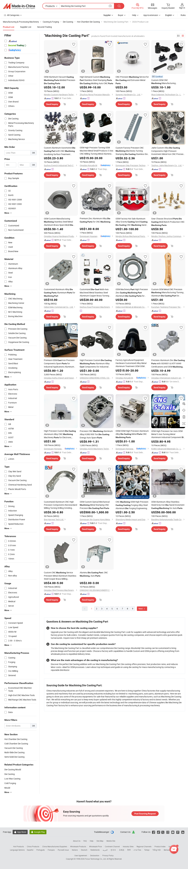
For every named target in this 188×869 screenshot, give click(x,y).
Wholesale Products (78, 846)
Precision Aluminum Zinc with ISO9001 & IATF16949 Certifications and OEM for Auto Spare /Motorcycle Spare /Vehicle (168, 363)
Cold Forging (10, 783)
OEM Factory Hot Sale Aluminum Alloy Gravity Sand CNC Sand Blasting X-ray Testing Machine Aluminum (131, 222)
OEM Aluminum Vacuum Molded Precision (59, 80)
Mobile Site (110, 841)
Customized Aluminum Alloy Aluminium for (59, 292)
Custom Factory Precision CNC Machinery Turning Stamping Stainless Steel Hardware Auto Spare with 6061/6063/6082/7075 (132, 151)
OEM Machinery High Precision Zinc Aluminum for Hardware (132, 292)
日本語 (121, 850)
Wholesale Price (95, 846)
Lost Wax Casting (12, 778)
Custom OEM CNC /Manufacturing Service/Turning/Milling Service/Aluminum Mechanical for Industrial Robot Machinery (167, 82)
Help (134, 15)
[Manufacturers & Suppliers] (19, 6)
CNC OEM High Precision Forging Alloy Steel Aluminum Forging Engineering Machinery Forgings (132, 505)
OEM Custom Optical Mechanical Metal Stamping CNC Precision (95, 504)
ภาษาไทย (137, 850)
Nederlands (95, 850)
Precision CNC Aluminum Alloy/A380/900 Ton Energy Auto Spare (96, 434)
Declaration (94, 855)
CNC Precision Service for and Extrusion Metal (132, 80)
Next (141, 608)
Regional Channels (144, 846)
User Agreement (80, 855)
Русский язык (63, 850)
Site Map (99, 841)
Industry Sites (128, 846)
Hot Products (18, 846)
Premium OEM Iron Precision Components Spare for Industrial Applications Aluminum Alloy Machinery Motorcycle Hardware (59, 363)
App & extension (150, 15)
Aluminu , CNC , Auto (94, 574)
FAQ (85, 841)
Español (30, 850)
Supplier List (25, 26)
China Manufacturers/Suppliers (54, 846)
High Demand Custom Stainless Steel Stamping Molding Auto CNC (96, 80)
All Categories (13, 15)
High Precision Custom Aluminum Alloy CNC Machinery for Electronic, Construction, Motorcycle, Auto (60, 434)
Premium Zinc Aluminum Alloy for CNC (95, 220)
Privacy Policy (108, 855)
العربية (105, 850)
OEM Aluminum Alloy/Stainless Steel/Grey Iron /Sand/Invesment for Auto (167, 504)
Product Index (160, 846)
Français (51, 850)
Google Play (38, 832)
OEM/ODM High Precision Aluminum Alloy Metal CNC (132, 433)
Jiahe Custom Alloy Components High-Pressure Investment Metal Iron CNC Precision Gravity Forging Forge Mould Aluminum (168, 151)
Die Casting (9, 774)
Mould (7, 787)
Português (40, 850)
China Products (33, 846)
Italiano (75, 850)
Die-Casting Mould (12, 769)
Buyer (120, 15)
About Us (76, 841)
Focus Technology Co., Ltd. (96, 859)
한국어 (113, 850)
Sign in (182, 7)
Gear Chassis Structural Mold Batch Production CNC (167, 221)
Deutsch (84, 850)
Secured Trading (44, 26)
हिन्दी (129, 850)
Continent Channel (112, 846)
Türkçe (146, 850)
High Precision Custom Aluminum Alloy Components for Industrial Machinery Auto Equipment (96, 363)
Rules (183, 15)
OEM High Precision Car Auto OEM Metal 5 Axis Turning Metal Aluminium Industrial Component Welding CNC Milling (168, 434)
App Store (20, 832)
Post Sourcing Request (145, 813)
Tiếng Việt (156, 850)
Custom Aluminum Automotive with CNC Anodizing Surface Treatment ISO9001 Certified (59, 151)
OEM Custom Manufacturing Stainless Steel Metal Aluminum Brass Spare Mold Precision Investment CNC (59, 222)
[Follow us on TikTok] (158, 832)
